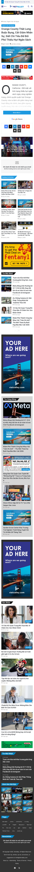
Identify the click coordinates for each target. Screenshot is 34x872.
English (14, 824)
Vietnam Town (6, 831)
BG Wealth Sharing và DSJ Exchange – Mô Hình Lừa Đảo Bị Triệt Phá (25, 233)
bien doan (4, 821)
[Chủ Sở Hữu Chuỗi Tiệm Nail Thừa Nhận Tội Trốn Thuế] (8, 226)
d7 (9, 824)
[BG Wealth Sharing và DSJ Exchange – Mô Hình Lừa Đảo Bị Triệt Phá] (25, 226)
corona (11, 821)
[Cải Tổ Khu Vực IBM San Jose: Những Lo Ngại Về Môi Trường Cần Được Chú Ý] (17, 803)
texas (30, 827)
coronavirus (19, 821)
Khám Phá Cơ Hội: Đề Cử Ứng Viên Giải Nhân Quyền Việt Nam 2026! (8, 192)
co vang (26, 821)
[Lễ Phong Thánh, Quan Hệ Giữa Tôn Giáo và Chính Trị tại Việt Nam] (8, 203)
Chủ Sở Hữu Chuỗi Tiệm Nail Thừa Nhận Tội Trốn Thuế (8, 233)
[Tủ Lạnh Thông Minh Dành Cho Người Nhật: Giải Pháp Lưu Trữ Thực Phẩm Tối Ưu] (6, 809)
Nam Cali (29, 824)
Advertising (12, 860)
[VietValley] (17, 6)
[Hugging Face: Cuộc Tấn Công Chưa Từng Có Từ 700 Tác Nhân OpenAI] (28, 797)
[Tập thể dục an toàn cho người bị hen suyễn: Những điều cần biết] (17, 809)
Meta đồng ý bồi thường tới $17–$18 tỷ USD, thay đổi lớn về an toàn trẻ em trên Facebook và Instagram (16, 422)
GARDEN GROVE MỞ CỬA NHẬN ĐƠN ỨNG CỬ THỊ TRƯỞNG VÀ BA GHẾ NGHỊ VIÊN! (17, 148)
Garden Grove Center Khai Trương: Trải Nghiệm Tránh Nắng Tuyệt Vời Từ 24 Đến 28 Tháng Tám (16, 530)
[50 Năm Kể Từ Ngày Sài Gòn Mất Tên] (25, 185)
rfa (3, 827)
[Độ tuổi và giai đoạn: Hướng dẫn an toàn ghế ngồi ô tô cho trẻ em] (6, 803)
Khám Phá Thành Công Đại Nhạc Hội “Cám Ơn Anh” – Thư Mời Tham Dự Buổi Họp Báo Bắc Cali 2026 (16, 449)
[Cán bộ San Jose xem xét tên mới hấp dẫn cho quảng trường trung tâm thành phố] (17, 797)
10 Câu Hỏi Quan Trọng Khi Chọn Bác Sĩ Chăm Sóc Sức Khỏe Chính (23, 310)
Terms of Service (21, 860)
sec (14, 827)
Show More (16, 112)
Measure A (21, 824)
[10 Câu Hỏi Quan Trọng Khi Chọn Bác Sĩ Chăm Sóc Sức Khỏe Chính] (6, 310)
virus (13, 831)
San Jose (8, 827)
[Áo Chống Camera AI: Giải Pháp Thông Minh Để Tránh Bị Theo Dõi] (6, 300)
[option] (17, 147)
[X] (8, 67)
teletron (24, 827)
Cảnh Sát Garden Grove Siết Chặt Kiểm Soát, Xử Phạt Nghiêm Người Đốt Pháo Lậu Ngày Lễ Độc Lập (25, 213)
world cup (19, 831)
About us (5, 860)
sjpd (19, 827)
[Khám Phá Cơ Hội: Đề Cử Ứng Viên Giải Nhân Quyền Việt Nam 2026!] (8, 185)
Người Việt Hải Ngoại (13, 21)
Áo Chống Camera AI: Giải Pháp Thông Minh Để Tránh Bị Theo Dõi (22, 300)
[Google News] (17, 119)
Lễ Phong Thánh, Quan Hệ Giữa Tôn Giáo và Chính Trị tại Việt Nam (8, 211)
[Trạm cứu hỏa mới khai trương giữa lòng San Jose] (6, 280)
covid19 (4, 824)
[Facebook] (4, 67)
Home (4, 21)
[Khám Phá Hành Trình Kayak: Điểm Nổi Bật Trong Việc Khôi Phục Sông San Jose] (28, 809)
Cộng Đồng (17, 143)
